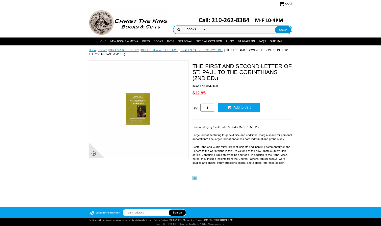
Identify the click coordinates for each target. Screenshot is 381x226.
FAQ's (262, 41)
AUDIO (230, 41)
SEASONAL (185, 41)
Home (102, 41)
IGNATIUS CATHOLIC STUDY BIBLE (201, 50)
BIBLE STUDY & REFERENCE (159, 50)
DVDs (170, 41)
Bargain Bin (246, 41)
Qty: (195, 108)
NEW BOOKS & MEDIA (124, 41)
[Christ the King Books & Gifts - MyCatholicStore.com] (128, 22)
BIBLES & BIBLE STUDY (124, 50)
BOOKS (158, 41)
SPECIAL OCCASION (209, 41)
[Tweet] (194, 179)
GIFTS (146, 41)
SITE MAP (276, 41)
